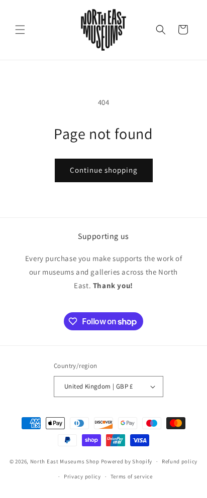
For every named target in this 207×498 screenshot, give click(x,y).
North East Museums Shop (64, 461)
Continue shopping (104, 170)
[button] (20, 30)
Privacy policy (82, 476)
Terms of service (132, 476)
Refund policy (179, 461)
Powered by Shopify (127, 461)
